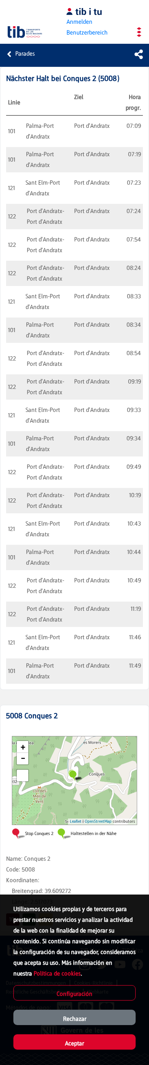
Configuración (74, 993)
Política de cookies (57, 973)
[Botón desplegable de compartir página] (138, 54)
